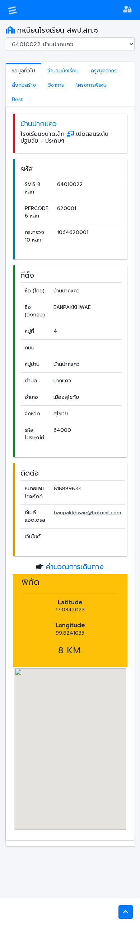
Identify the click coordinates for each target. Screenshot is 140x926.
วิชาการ (56, 85)
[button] (125, 912)
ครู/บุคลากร (104, 71)
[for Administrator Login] (127, 10)
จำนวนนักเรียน (63, 71)
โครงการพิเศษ (91, 85)
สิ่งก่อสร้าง (24, 85)
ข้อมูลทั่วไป (23, 71)
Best (17, 99)
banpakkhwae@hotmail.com (87, 512)
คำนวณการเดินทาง (75, 566)
